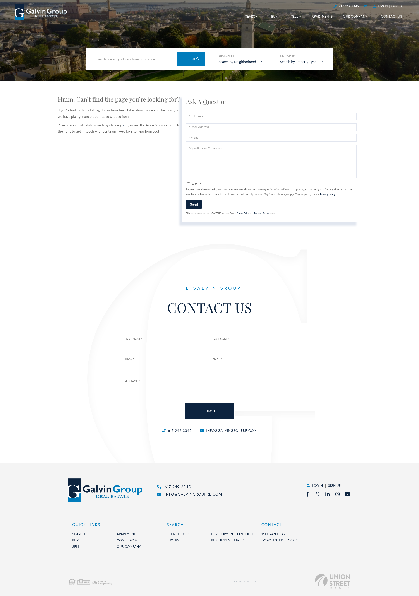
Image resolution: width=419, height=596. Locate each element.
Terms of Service (261, 213)
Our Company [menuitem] (355, 17)
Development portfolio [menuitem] (232, 534)
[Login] (332, 6)
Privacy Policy (327, 194)
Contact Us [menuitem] (391, 17)
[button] (191, 59)
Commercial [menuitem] (128, 540)
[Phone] (325, 6)
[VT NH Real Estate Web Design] (303, 581)
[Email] (328, 6)
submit (209, 411)
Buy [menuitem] (274, 17)
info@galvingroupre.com (231, 431)
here (125, 125)
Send (194, 204)
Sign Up (396, 6)
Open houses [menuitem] (178, 534)
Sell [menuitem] (294, 17)
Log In (383, 6)
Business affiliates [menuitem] (228, 540)
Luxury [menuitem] (173, 540)
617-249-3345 (349, 6)
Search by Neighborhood (237, 62)
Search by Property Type (298, 62)
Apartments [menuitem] (322, 17)
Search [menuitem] (251, 17)
